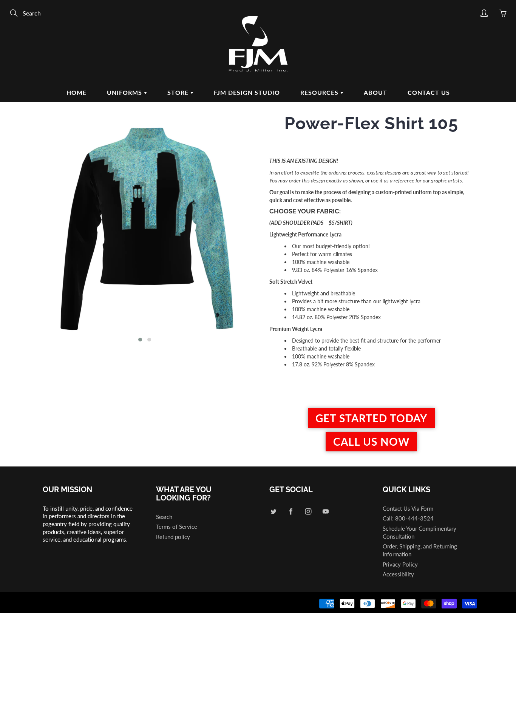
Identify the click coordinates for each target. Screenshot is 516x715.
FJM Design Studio (247, 92)
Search (164, 517)
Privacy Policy (400, 564)
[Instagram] (308, 511)
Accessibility (398, 574)
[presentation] (30, 231)
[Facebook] (290, 511)
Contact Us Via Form (408, 508)
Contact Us (429, 92)
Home (76, 92)
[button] (140, 339)
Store (178, 92)
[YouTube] (325, 511)
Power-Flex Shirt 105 (371, 123)
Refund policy (173, 537)
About (375, 92)
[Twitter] (273, 511)
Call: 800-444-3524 (408, 518)
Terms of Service (176, 527)
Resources (320, 92)
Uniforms (125, 92)
